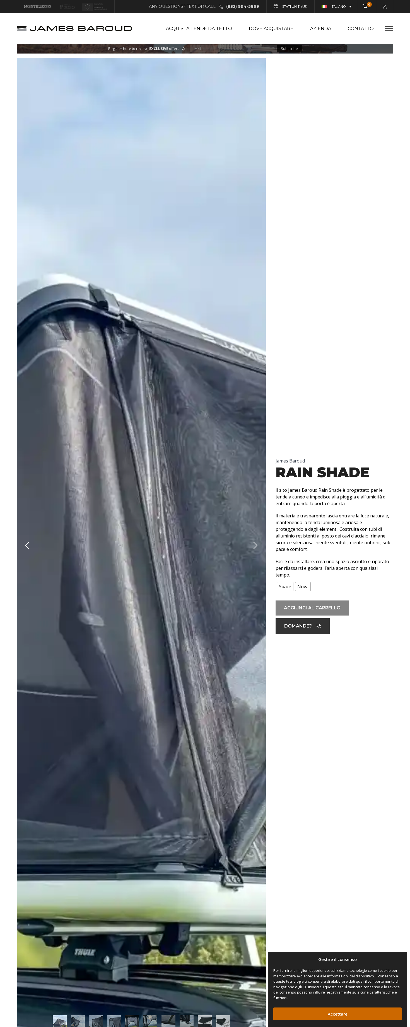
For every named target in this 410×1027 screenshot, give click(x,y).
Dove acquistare (271, 28)
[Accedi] (384, 6)
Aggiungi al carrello (312, 608)
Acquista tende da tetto (199, 28)
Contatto (361, 28)
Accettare (338, 1014)
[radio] (285, 586)
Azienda (320, 28)
